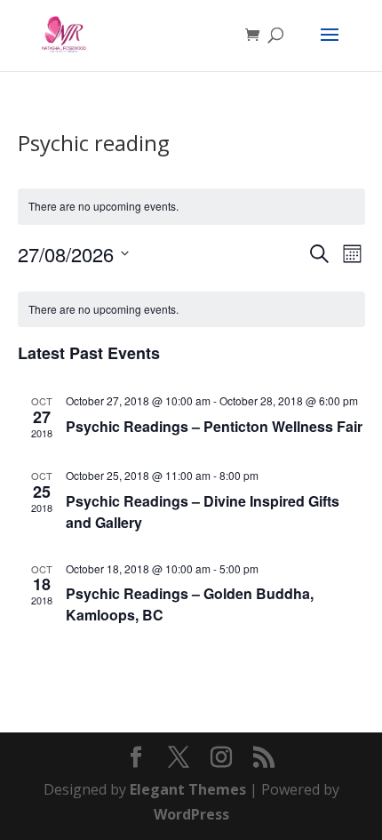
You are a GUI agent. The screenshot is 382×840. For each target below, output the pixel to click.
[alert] (191, 206)
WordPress (191, 814)
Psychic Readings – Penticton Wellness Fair (214, 426)
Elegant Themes (188, 789)
